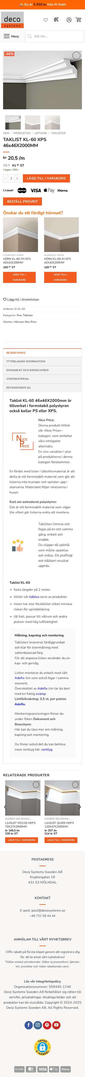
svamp (41, 694)
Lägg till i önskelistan (22, 299)
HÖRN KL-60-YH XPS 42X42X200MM (17, 260)
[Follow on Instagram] (38, 1025)
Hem (6, 133)
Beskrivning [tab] (15, 353)
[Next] (75, 81)
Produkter (21, 133)
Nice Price (31, 322)
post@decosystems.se (48, 910)
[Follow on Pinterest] (47, 1025)
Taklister (58, 133)
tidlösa (34, 597)
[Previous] (10, 81)
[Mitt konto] (69, 19)
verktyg (46, 749)
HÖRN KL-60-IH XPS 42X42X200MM (57, 260)
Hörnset (19, 322)
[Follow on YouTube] (56, 1025)
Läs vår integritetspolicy (42, 981)
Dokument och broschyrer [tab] (27, 370)
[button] (78, 19)
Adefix (19, 678)
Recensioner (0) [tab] (18, 388)
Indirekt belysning (17, 819)
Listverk (40, 133)
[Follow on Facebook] (29, 1025)
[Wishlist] (46, 19)
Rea (19, 315)
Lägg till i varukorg (46, 178)
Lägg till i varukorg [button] (21, 840)
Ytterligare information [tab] (25, 361)
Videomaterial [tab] (17, 379)
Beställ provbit (22, 201)
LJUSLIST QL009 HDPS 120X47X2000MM (59, 824)
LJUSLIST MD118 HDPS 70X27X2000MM (20, 824)
